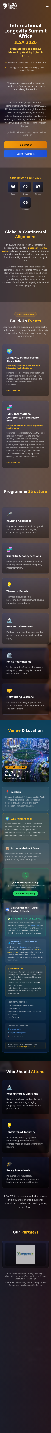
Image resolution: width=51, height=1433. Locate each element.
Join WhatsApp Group (25, 893)
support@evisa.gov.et (18, 1033)
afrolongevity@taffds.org (25, 1046)
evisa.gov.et (35, 925)
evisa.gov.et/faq (15, 1029)
